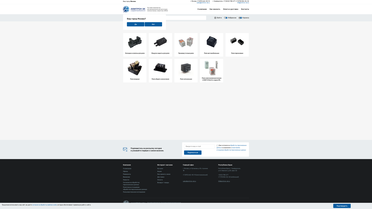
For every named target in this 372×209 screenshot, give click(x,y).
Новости (126, 180)
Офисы (125, 171)
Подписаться (193, 152)
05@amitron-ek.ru (243, 3)
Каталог (160, 168)
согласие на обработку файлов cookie (44, 205)
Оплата (160, 180)
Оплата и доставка (230, 9)
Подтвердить (342, 206)
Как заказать (215, 9)
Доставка (160, 177)
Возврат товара (163, 182)
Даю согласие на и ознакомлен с (232, 148)
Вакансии (126, 177)
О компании (202, 9)
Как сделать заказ (163, 174)
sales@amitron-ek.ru (203, 3)
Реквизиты (127, 174)
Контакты (245, 9)
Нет (153, 24)
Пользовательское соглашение (134, 192)
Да (136, 24)
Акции (159, 171)
